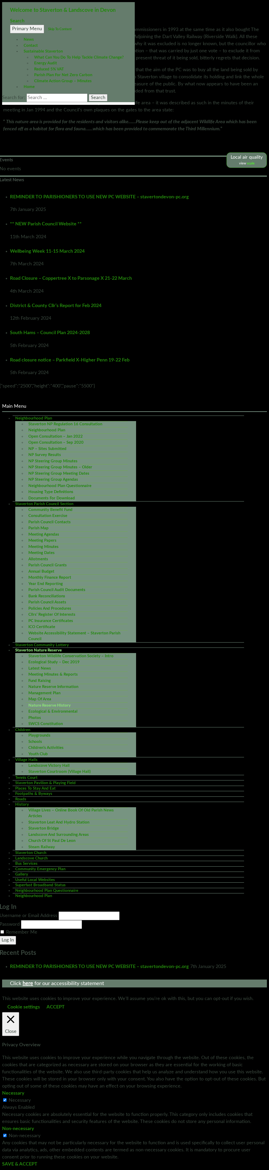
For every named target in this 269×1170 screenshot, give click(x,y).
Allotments (38, 559)
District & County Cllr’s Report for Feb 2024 (55, 305)
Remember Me (21, 932)
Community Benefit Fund (50, 510)
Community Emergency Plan (40, 869)
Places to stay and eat (35, 788)
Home (29, 87)
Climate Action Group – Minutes (63, 81)
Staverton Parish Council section (44, 504)
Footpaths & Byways (33, 794)
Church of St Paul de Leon (51, 841)
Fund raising (39, 681)
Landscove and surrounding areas (58, 835)
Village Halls (26, 760)
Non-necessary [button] (18, 1128)
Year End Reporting (45, 584)
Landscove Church (31, 858)
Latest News (39, 668)
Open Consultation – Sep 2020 (56, 442)
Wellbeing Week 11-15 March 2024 (47, 251)
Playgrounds (39, 735)
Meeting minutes (43, 547)
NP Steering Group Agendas (53, 480)
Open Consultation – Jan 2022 (55, 436)
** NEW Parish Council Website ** (46, 224)
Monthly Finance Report (49, 577)
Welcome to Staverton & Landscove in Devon (63, 10)
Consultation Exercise (47, 516)
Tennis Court (26, 778)
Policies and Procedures (49, 608)
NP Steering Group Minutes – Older (60, 467)
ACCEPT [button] (55, 1007)
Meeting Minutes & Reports (53, 674)
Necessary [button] (13, 1093)
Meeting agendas (43, 534)
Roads (20, 799)
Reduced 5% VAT (49, 69)
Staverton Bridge (43, 828)
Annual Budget (41, 571)
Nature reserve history (49, 705)
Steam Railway (41, 847)
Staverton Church (30, 853)
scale (251, 163)
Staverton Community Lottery (42, 645)
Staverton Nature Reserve (38, 650)
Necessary (20, 1100)
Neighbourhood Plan (33, 418)
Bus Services (26, 864)
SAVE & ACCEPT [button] (19, 1164)
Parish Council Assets (47, 602)
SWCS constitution (45, 724)
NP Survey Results (44, 455)
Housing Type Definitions (50, 492)
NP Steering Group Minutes (52, 461)
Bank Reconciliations (46, 596)
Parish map (38, 528)
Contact (31, 46)
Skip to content (60, 29)
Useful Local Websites (35, 880)
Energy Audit (45, 63)
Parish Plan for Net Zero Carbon (63, 75)
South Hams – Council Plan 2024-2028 (50, 332)
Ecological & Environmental (52, 711)
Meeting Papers (42, 540)
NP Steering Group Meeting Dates (58, 473)
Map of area (39, 699)
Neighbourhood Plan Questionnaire (59, 486)
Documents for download (51, 498)
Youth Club (38, 754)
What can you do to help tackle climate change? (79, 57)
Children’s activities (46, 748)
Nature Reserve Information (53, 687)
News (29, 40)
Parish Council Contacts (49, 522)
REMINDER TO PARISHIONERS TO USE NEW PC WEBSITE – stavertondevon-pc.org (99, 197)
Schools (35, 742)
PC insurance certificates (50, 621)
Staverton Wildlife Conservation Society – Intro (70, 656)
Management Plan (44, 693)
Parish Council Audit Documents (56, 590)
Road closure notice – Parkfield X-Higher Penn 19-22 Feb (70, 360)
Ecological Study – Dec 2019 (54, 662)
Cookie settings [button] (23, 1007)
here (28, 983)
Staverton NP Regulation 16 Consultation (65, 424)
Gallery (21, 874)
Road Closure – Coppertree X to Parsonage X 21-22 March (71, 278)
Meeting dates (41, 553)
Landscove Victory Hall (49, 766)
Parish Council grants (47, 565)
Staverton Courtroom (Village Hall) (59, 772)
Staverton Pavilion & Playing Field (45, 783)
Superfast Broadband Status (40, 885)
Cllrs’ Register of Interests (51, 615)
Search (17, 21)
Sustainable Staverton (43, 51)
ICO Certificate (41, 627)
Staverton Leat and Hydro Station (58, 822)
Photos (34, 718)
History (22, 804)
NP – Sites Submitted (47, 449)
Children (22, 730)
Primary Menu (27, 29)
